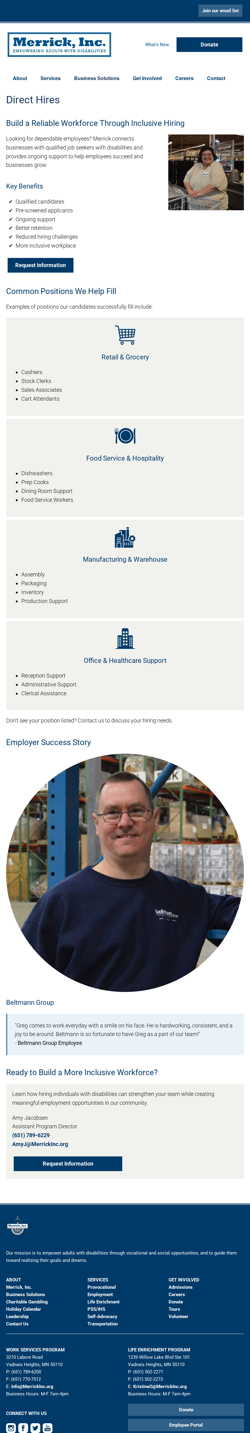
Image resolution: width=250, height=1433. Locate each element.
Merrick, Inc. (19, 1287)
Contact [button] (216, 78)
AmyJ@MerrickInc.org (40, 1144)
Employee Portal (186, 1425)
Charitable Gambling (27, 1302)
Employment (100, 1294)
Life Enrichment (104, 1302)
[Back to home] (59, 44)
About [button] (20, 78)
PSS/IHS (96, 1309)
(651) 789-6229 (31, 1135)
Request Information (40, 265)
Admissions (181, 1287)
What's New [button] (157, 44)
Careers (184, 78)
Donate (209, 44)
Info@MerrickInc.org (32, 1386)
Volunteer (178, 1316)
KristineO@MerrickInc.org (160, 1386)
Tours (174, 1309)
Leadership (17, 1316)
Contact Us (17, 1324)
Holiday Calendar (23, 1309)
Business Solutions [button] (97, 78)
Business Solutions (25, 1294)
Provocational (102, 1287)
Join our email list (220, 10)
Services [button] (51, 78)
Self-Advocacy (102, 1316)
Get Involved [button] (147, 78)
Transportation (103, 1324)
